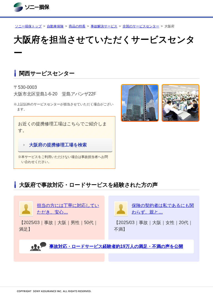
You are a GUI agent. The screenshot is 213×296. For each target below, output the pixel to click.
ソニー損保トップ (28, 26)
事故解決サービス (104, 26)
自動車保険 (55, 26)
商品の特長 (77, 26)
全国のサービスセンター (141, 26)
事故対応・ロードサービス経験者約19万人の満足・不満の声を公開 (116, 246)
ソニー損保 (31, 7)
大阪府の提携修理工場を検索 (58, 144)
